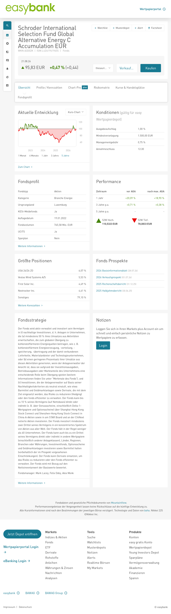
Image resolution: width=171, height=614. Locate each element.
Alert (140, 27)
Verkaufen (127, 68)
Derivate (51, 552)
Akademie (136, 568)
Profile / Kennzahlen (49, 87)
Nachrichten (53, 573)
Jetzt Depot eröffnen (22, 534)
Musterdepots (96, 547)
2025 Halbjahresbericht (109, 290)
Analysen (51, 578)
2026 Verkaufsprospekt (108, 277)
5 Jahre (65, 155)
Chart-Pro (74, 87)
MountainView (118, 502)
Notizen (92, 552)
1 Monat (22, 155)
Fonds (49, 542)
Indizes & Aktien (56, 537)
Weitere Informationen (30, 246)
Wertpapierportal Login (20, 546)
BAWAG (30, 593)
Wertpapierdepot (140, 547)
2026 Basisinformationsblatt (111, 270)
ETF (47, 547)
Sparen (134, 578)
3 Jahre (55, 155)
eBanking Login (15, 561)
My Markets (95, 568)
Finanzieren (137, 573)
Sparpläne (136, 557)
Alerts (91, 557)
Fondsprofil (25, 97)
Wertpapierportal (151, 9)
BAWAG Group (54, 593)
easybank (9, 593)
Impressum (9, 606)
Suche (91, 537)
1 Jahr (45, 155)
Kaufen (150, 68)
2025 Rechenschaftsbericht (111, 284)
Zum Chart (24, 166)
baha (147, 510)
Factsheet (156, 27)
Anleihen (51, 562)
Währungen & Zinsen (59, 568)
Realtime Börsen (98, 562)
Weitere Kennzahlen (29, 305)
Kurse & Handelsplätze (130, 87)
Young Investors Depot (144, 552)
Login (103, 345)
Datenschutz (25, 606)
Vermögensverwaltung (144, 562)
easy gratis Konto (140, 542)
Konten (134, 537)
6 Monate (34, 155)
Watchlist (102, 27)
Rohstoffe (51, 557)
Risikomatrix (102, 87)
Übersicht (24, 87)
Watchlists (94, 542)
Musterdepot (122, 27)
